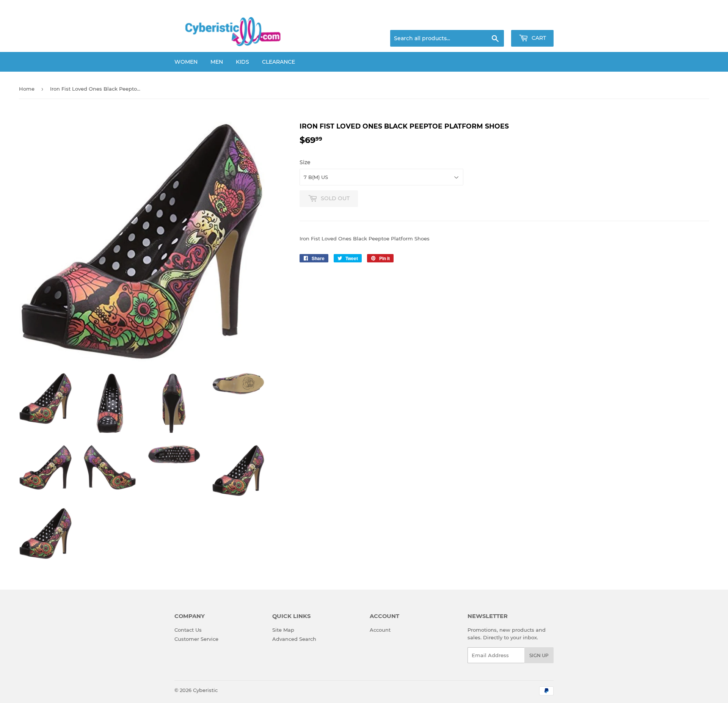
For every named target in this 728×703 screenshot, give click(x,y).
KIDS (242, 61)
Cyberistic (205, 690)
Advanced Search (294, 639)
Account (380, 630)
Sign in (493, 21)
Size (305, 162)
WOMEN (186, 61)
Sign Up (539, 655)
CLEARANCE (278, 61)
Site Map (283, 630)
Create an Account (533, 21)
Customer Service (196, 639)
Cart (538, 38)
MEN (216, 61)
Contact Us (188, 630)
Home (27, 89)
